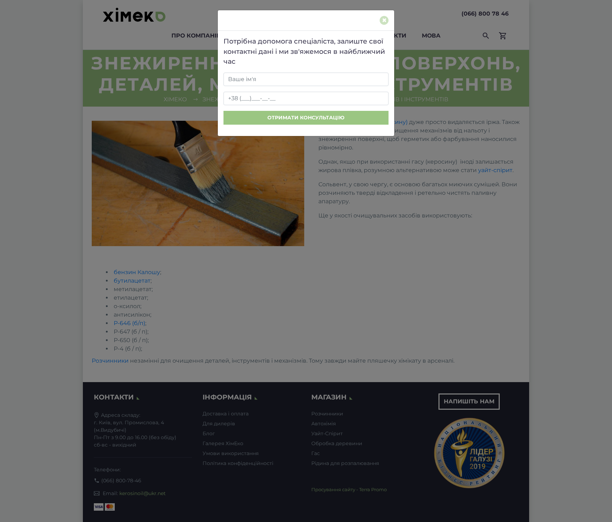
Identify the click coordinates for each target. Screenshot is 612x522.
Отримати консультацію (306, 117)
